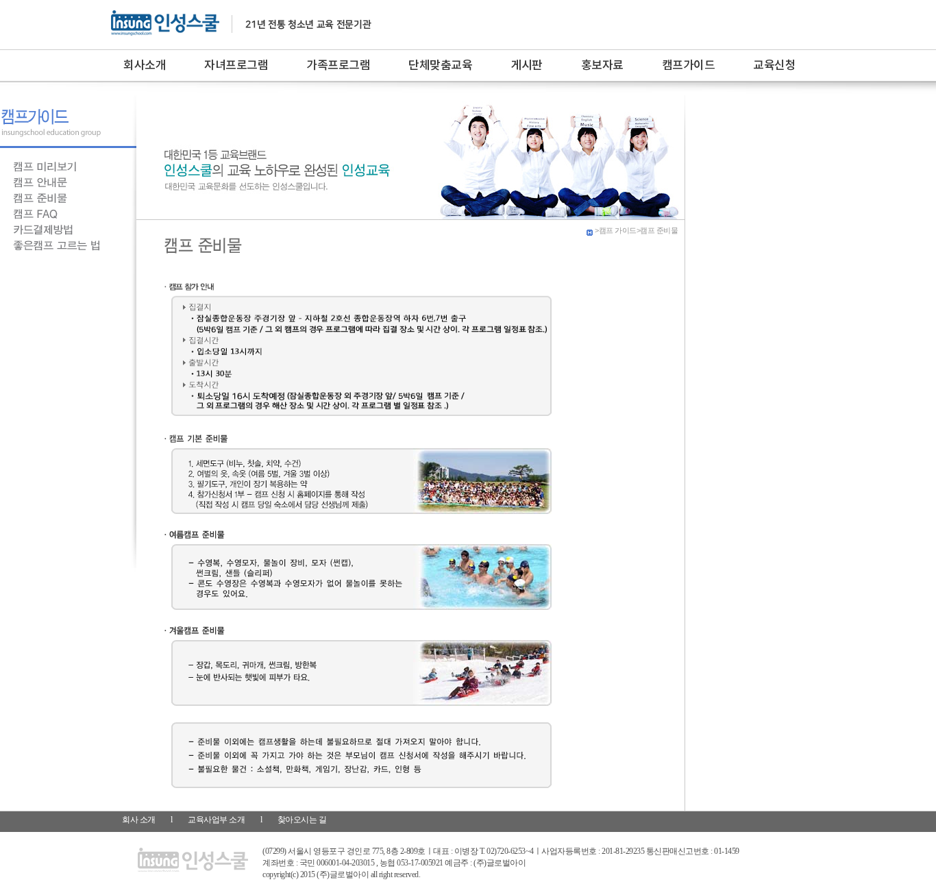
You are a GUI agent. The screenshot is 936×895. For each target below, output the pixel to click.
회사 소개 (139, 819)
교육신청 (774, 66)
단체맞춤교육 (440, 66)
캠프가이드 (688, 66)
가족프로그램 (338, 66)
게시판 (526, 66)
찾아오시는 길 (302, 819)
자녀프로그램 (236, 66)
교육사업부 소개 (217, 819)
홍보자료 (602, 66)
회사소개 (144, 66)
